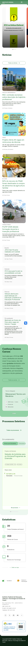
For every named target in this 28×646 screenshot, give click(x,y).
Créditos (26, 11)
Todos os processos (14, 430)
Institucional (26, 10)
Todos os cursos (14, 380)
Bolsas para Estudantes (10, 443)
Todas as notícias (14, 63)
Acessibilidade (25, 11)
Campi (25, 10)
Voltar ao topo (15, 567)
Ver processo (15, 507)
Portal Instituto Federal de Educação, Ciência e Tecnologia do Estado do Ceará (9, 2)
